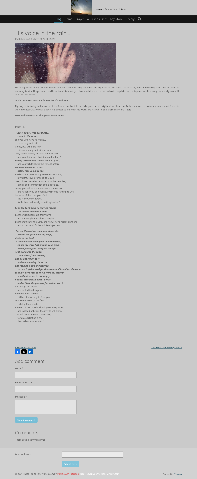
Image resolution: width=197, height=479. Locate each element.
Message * (21, 396)
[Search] (139, 18)
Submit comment (26, 419)
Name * (19, 368)
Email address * (23, 382)
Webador (178, 474)
